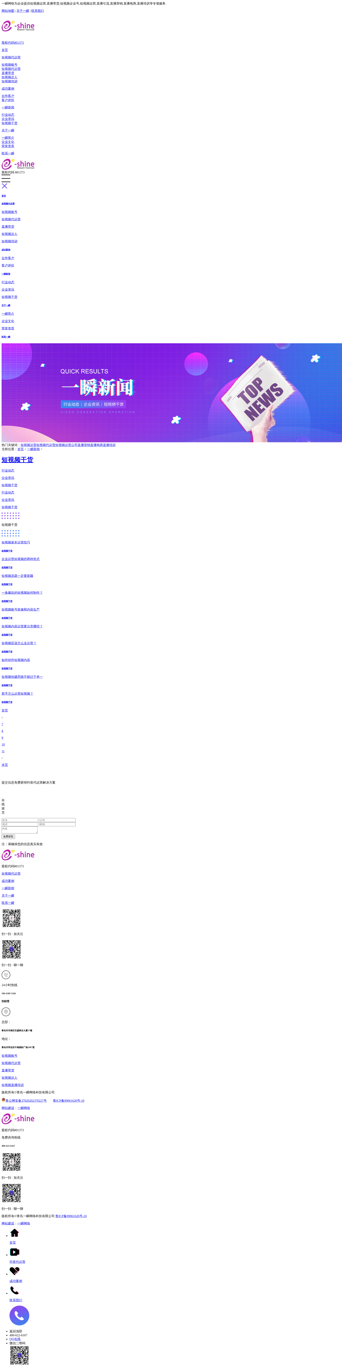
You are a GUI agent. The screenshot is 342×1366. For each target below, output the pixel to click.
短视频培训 (9, 81)
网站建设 (8, 1108)
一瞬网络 (23, 1108)
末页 (5, 765)
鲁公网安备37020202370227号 (26, 1100)
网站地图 (8, 10)
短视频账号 (9, 64)
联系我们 (37, 10)
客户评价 (8, 100)
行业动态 (8, 114)
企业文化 (8, 142)
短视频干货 (9, 123)
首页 (5, 50)
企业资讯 (8, 119)
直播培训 (109, 445)
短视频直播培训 (13, 1085)
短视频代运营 (11, 57)
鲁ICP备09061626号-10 (68, 1100)
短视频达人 (9, 77)
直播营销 (84, 445)
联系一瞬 (8, 153)
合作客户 (8, 96)
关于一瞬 (22, 10)
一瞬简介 (8, 137)
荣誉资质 (8, 146)
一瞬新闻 (8, 107)
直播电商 (96, 445)
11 (3, 751)
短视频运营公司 (66, 445)
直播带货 (8, 73)
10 (3, 744)
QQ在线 (15, 1339)
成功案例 (8, 88)
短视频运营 (28, 445)
